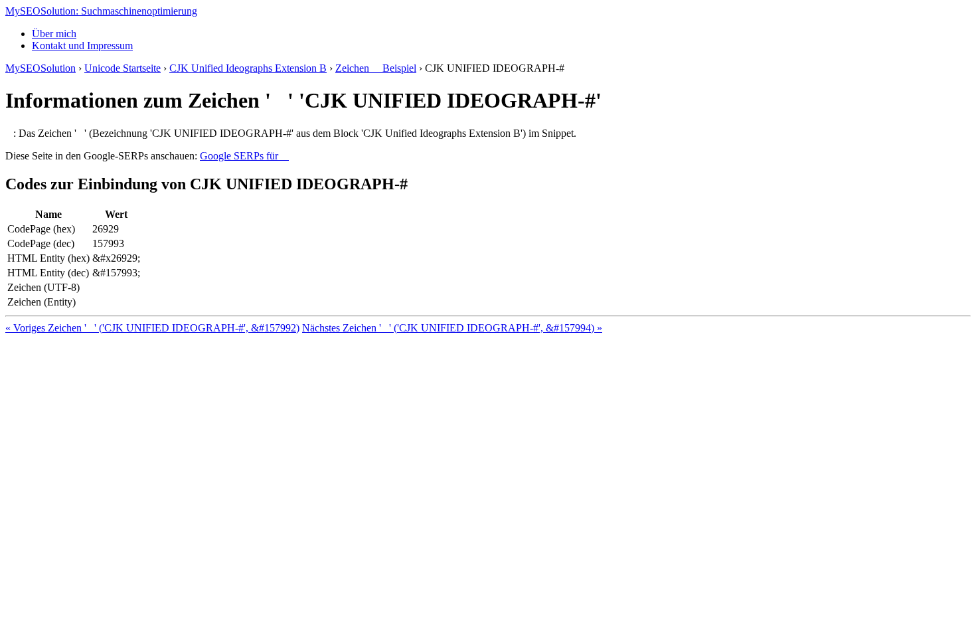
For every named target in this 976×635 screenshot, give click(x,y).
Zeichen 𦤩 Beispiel (375, 68)
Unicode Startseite (122, 68)
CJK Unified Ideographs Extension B (248, 68)
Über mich (54, 33)
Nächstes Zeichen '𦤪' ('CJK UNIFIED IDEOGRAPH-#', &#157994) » (452, 327)
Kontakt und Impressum (82, 45)
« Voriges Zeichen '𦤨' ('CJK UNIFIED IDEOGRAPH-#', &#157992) (152, 327)
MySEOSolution (40, 68)
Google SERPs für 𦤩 (244, 155)
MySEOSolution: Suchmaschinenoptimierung (101, 11)
